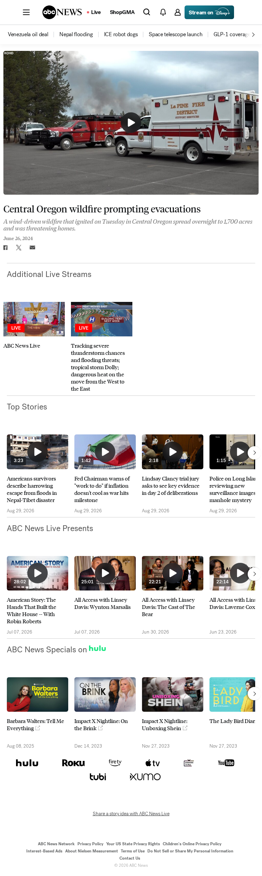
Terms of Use (133, 851)
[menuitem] (28, 34)
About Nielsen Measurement (91, 851)
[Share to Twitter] (19, 247)
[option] (33, 34)
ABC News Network (56, 844)
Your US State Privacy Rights (133, 844)
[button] (26, 12)
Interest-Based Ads (44, 851)
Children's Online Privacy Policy (192, 844)
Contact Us (129, 858)
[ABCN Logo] (62, 12)
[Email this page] (32, 247)
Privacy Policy (90, 844)
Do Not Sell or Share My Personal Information (190, 851)
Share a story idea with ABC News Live (131, 814)
